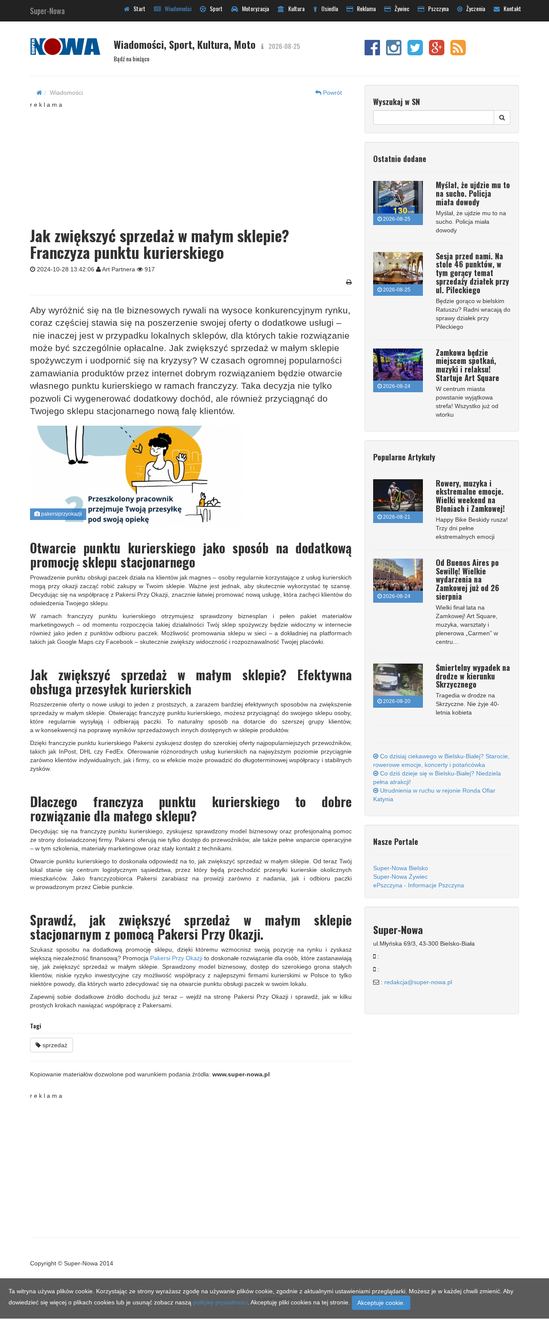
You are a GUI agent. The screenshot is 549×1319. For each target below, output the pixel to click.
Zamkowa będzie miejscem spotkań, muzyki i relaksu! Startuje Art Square (467, 365)
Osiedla (327, 8)
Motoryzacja (253, 8)
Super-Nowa (47, 9)
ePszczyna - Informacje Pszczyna (418, 885)
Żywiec (400, 8)
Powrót (331, 92)
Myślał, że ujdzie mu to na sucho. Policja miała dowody (473, 193)
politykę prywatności (220, 1302)
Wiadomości (176, 8)
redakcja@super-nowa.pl (418, 982)
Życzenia (473, 8)
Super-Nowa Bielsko (400, 868)
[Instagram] (393, 51)
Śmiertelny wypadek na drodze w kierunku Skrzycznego (473, 676)
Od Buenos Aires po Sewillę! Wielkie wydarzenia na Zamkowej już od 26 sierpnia (467, 579)
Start (137, 8)
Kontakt (510, 8)
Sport (214, 8)
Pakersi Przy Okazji (176, 958)
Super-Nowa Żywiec (400, 876)
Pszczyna (436, 8)
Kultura (294, 8)
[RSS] (458, 51)
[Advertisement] (191, 162)
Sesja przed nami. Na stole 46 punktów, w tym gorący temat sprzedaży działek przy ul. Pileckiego (472, 272)
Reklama (364, 8)
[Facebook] (372, 51)
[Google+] (436, 51)
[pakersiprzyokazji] (187, 476)
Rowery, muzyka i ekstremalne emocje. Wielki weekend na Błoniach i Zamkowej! (470, 496)
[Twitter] (415, 51)
